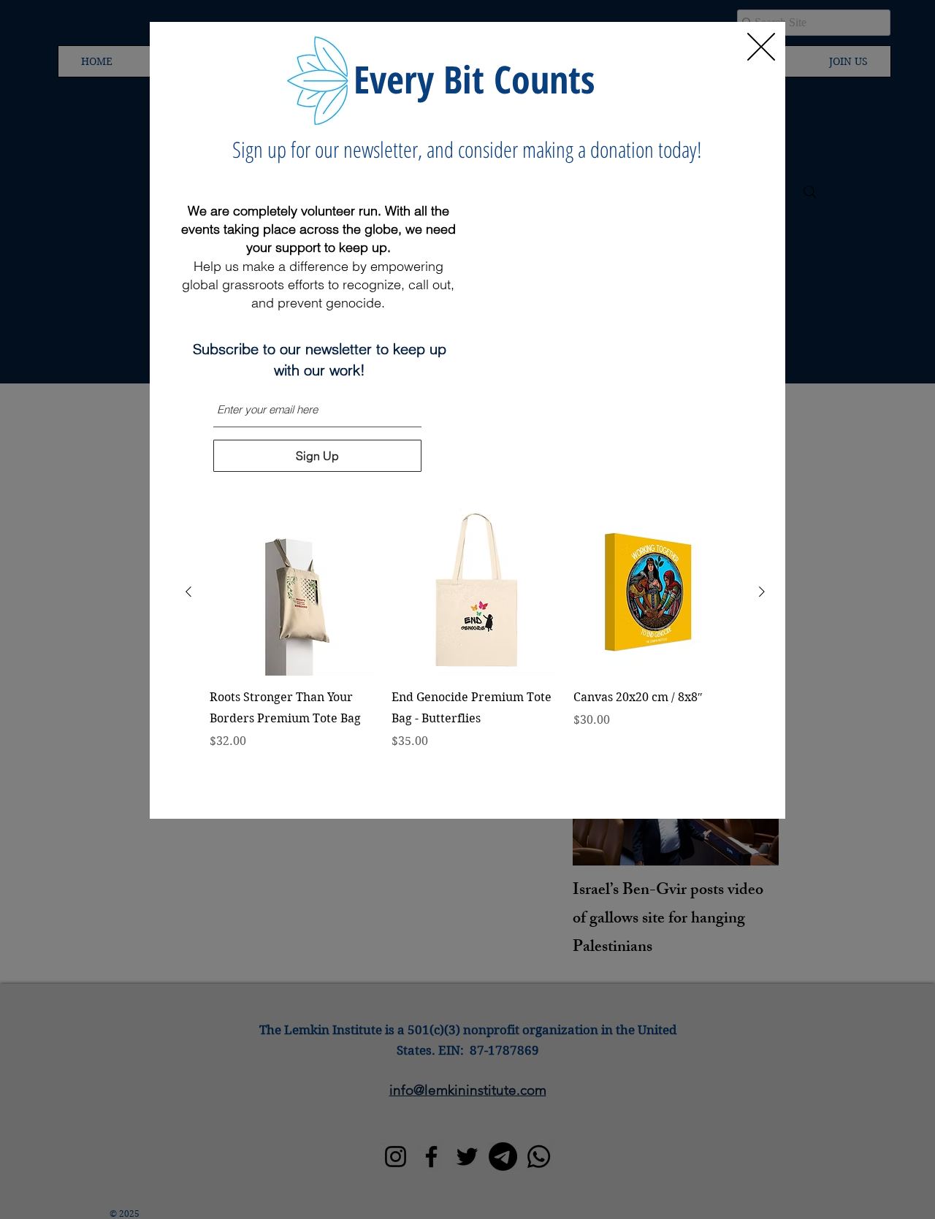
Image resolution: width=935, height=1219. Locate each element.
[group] (475, 650)
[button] (761, 46)
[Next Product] (762, 591)
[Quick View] (293, 592)
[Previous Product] (188, 591)
